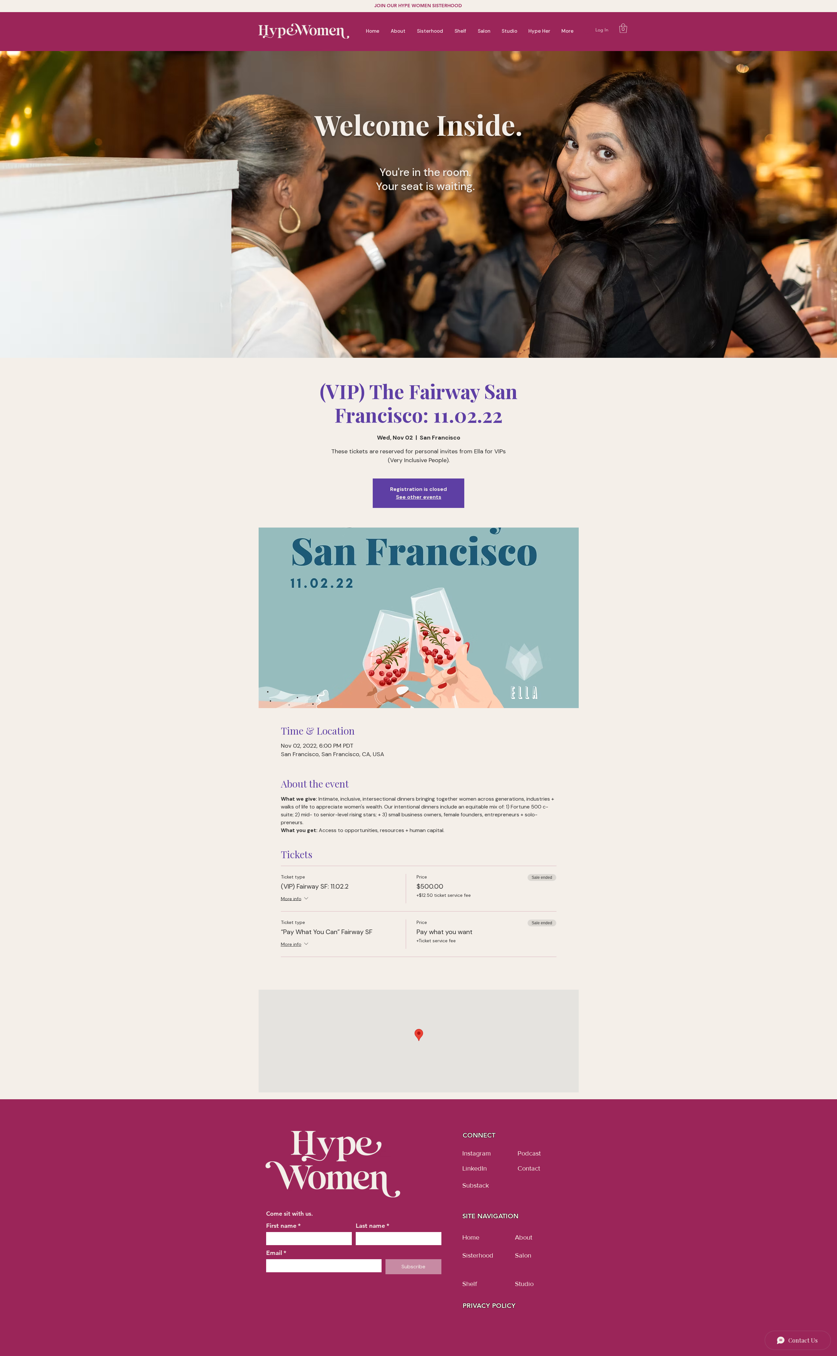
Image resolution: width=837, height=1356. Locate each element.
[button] (623, 28)
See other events (418, 497)
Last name (372, 1225)
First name (283, 1225)
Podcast (529, 1153)
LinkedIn (474, 1168)
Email (276, 1253)
